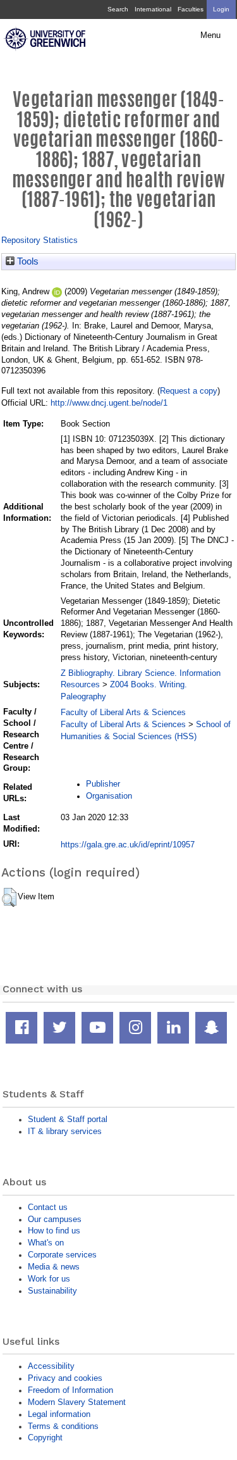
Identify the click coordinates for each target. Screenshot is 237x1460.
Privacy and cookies (65, 1378)
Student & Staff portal (67, 1119)
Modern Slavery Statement (77, 1402)
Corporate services (62, 1254)
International (153, 9)
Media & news (54, 1266)
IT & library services (65, 1131)
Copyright (45, 1437)
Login (221, 9)
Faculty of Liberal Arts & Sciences (123, 712)
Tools (27, 261)
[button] (9, 897)
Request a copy (188, 391)
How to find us (54, 1230)
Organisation (109, 796)
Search (117, 9)
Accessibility (51, 1366)
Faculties (191, 9)
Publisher (103, 784)
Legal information (59, 1414)
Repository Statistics (39, 240)
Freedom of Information (70, 1390)
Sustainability (52, 1290)
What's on (46, 1242)
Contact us (48, 1207)
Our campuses (55, 1219)
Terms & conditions (63, 1426)
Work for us (49, 1278)
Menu (210, 35)
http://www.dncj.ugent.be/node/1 (109, 403)
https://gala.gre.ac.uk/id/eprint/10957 (128, 844)
